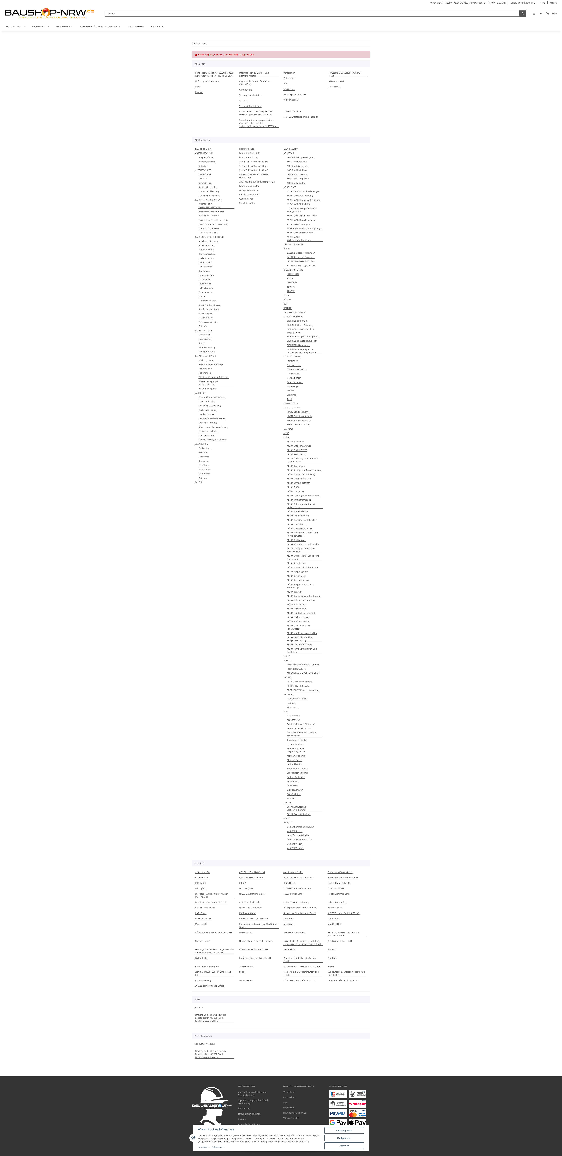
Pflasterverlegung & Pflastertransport (208, 383)
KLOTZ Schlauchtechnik (298, 411)
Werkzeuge (292, 707)
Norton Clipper (202, 941)
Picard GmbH (289, 949)
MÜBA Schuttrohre (296, 563)
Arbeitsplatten (294, 794)
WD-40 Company (203, 980)
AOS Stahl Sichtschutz (298, 174)
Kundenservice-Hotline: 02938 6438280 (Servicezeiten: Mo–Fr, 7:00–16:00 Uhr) (468, 2)
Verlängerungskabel (208, 321)
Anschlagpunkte (295, 382)
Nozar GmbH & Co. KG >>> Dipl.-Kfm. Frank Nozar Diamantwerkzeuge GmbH (302, 942)
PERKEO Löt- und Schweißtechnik (303, 673)
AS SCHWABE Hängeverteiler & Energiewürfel (302, 210)
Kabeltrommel (206, 266)
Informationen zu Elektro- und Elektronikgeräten (254, 74)
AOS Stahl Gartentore (297, 165)
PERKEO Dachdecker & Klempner (303, 664)
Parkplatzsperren (207, 161)
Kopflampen (204, 271)
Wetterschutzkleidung (209, 195)
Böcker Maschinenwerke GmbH (343, 877)
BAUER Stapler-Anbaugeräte (301, 261)
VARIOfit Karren (294, 831)
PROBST (287, 677)
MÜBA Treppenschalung (299, 478)
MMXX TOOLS (334, 924)
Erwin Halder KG (336, 888)
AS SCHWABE (289, 187)
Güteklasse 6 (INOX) (296, 369)
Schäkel (290, 390)
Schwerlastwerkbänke (297, 772)
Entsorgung (204, 334)
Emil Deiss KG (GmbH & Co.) (297, 888)
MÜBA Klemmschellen (298, 580)
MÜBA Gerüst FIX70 (296, 454)
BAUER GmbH (201, 877)
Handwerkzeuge (206, 414)
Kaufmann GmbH (247, 913)
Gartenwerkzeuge (207, 410)
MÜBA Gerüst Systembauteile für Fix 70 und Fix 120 (305, 460)
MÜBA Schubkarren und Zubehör (303, 544)
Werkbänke (292, 781)
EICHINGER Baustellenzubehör (302, 340)
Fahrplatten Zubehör (249, 186)
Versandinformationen (250, 106)
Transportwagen (207, 351)
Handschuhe (205, 174)
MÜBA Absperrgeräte (297, 571)
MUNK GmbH (245, 932)
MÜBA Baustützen (296, 465)
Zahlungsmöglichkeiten (250, 95)
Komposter (204, 460)
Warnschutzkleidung (209, 191)
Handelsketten (294, 377)
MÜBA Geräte (293, 487)
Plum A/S (332, 949)
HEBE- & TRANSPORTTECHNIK (213, 224)
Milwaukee (288, 924)
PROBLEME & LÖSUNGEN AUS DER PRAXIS (100, 26)
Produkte (291, 702)
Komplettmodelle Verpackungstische (296, 750)
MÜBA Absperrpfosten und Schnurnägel (300, 586)
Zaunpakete (204, 473)
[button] (534, 13)
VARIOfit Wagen (294, 843)
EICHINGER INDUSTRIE (294, 312)
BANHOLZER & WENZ (293, 244)
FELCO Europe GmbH (293, 893)
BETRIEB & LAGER (203, 330)
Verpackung (289, 72)
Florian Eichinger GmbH (339, 893)
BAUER (286, 248)
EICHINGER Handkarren (298, 345)
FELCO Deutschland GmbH (252, 893)
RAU (285, 711)
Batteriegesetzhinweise (294, 94)
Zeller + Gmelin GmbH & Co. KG (343, 980)
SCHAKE (287, 802)
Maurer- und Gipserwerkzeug (213, 427)
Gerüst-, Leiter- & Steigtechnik (213, 220)
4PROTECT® (293, 274)
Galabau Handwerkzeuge (211, 364)
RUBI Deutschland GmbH (207, 966)
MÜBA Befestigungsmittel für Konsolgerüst (301, 506)
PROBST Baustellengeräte (299, 681)
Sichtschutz (204, 469)
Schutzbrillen (205, 182)
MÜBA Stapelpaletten (297, 511)
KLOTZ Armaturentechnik (299, 416)
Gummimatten (246, 198)
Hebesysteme (205, 368)
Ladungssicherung (208, 422)
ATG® (290, 278)
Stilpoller (203, 165)
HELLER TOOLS (290, 403)
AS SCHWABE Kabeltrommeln (301, 220)
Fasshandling (205, 338)
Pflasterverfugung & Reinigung (214, 377)
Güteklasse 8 (293, 373)
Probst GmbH (201, 957)
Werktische (292, 785)
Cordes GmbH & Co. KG (339, 883)
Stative (202, 296)
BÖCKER (287, 299)
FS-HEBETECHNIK (291, 356)
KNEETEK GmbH (203, 918)
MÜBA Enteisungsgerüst (299, 445)
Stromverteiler (206, 317)
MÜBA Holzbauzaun (296, 608)
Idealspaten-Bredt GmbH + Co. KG (300, 907)
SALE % (198, 482)
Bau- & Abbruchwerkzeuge (212, 397)
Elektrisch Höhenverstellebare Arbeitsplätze (301, 734)
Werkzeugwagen (295, 789)
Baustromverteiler (207, 254)
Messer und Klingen (208, 431)
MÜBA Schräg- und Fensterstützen (304, 470)
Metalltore (204, 465)
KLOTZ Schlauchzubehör (299, 420)
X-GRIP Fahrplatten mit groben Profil (257, 181)
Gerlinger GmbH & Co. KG (296, 902)
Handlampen (205, 262)
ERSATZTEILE (157, 26)
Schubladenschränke (297, 768)
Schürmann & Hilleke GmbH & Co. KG (301, 966)
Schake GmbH (246, 966)
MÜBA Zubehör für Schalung (301, 474)
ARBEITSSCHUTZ (203, 170)
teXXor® (291, 286)
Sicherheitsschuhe (208, 187)
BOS (285, 303)
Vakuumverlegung (207, 388)
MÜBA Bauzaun (294, 591)
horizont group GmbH (205, 907)
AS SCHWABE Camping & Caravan (303, 199)
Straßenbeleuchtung (209, 309)
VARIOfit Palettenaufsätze (299, 839)
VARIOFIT (287, 822)
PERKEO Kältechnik (296, 668)
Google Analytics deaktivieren (258, 1152)
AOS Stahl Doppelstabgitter (300, 157)
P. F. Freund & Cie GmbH (340, 941)
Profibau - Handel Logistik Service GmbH (299, 959)
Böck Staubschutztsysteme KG (298, 877)
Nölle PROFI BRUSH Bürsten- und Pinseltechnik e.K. (344, 934)
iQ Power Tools (335, 907)
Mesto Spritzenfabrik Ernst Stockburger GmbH (258, 925)
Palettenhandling (207, 347)
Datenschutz (218, 1147)
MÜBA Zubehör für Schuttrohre (302, 567)
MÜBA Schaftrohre (296, 575)
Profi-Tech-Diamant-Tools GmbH (255, 957)
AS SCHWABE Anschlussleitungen (303, 191)
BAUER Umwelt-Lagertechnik (301, 265)
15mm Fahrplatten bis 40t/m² (253, 165)
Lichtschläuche (206, 288)
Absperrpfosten (206, 157)
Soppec (242, 971)
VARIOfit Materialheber (298, 835)
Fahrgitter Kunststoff (249, 153)
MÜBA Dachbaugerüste (298, 617)
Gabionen (203, 452)
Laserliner (288, 918)
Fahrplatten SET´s (248, 157)
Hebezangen (205, 372)
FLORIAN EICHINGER (293, 316)
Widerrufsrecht (290, 99)
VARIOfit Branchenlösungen (300, 826)
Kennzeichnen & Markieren (212, 418)
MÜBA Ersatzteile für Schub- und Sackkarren (303, 557)
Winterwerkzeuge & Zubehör (213, 439)
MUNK (286, 656)
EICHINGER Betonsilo (297, 320)
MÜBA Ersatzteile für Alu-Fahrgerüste (299, 627)
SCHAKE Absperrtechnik (298, 814)
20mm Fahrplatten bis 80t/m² (253, 170)
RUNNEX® (292, 282)
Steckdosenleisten (207, 300)
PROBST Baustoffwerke (298, 685)
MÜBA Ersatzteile (295, 441)
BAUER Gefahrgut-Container (301, 257)
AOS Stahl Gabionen (297, 161)
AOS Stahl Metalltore (297, 170)
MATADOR (288, 428)
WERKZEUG (200, 393)
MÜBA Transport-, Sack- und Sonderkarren (301, 550)
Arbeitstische (293, 719)
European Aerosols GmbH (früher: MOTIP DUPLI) (211, 895)
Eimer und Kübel (207, 401)
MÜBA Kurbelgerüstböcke (299, 528)
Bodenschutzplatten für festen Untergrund (254, 176)
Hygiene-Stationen (296, 744)
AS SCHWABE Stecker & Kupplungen (304, 228)
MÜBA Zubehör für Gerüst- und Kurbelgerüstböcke (302, 534)
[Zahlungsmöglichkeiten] (338, 1094)
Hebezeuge (292, 386)
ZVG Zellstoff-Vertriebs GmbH (209, 985)
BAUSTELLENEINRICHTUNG (212, 211)
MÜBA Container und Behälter (302, 520)
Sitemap (243, 100)
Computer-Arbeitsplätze (299, 728)
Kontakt (553, 2)
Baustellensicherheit (209, 215)
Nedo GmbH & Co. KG (294, 932)
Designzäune (205, 448)
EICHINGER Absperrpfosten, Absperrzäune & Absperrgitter (302, 351)
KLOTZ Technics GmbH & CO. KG (343, 913)
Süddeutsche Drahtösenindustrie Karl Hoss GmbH (346, 973)
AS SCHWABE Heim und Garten (302, 215)
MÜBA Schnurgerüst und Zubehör (303, 495)
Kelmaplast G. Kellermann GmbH (299, 913)
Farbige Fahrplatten (249, 190)
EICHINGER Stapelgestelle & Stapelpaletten (300, 331)
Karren (202, 343)
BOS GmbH (200, 883)
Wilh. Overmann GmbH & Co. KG (299, 980)
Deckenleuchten (206, 258)
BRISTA (242, 883)
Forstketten (292, 360)
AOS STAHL (288, 153)
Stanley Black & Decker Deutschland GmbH (301, 973)
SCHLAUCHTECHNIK (208, 232)
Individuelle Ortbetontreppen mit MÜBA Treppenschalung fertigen (255, 113)
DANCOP (287, 308)
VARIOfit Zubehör (295, 848)
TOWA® (291, 291)
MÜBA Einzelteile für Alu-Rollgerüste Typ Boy (299, 639)
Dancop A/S (200, 888)
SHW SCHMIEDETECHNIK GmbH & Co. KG (213, 973)
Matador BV (333, 918)
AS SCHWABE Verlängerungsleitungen (299, 238)
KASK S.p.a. (200, 913)
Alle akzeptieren (344, 1130)
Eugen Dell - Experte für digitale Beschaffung (255, 83)
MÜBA (286, 437)
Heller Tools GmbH (337, 902)
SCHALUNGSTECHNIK (209, 228)
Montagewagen (294, 760)
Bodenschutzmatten (249, 194)
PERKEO (287, 660)
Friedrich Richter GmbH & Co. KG (211, 902)
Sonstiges (291, 394)
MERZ (286, 433)
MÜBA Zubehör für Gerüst (300, 644)
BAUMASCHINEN (135, 26)
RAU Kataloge (293, 715)
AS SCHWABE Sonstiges (298, 224)
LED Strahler (205, 279)
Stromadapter (205, 313)
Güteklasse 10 (294, 365)
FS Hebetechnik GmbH (250, 902)
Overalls (203, 178)
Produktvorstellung (205, 1043)
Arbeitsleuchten (206, 245)
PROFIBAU (288, 694)
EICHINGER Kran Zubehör (299, 325)
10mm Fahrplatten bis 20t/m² (253, 161)
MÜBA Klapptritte (295, 491)
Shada (331, 966)
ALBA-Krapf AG (202, 872)
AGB (285, 83)
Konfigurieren (344, 1138)
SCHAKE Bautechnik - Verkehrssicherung (297, 808)
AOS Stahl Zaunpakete (298, 178)
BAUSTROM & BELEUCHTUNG (209, 237)
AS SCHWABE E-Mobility (298, 204)
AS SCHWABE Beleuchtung (300, 195)
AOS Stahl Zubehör (296, 182)
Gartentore (204, 456)
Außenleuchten (206, 249)
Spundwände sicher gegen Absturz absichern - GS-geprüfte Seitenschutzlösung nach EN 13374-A (257, 123)
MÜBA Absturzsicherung (299, 499)
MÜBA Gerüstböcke (296, 524)
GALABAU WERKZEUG (205, 355)
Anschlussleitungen (208, 241)
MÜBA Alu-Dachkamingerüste (301, 613)
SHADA (286, 818)
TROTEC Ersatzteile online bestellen (300, 116)
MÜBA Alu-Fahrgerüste (298, 621)
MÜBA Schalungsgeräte (298, 482)
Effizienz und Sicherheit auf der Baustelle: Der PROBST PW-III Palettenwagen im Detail (210, 1017)
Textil (289, 399)
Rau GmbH (333, 957)
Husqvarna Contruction (250, 907)
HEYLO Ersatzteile (292, 111)
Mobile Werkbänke (296, 755)
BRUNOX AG (289, 883)
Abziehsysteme (206, 360)
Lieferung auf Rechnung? (522, 2)
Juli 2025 (199, 1007)
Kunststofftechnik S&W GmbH (253, 918)
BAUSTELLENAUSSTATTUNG (208, 199)
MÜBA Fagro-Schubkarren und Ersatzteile (302, 650)
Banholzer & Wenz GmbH (340, 872)
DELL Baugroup (246, 888)
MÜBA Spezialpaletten (298, 515)
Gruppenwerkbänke (296, 740)
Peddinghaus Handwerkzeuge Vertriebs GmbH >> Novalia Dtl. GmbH (214, 951)
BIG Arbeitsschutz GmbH (251, 877)
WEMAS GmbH (246, 980)
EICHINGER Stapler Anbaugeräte (303, 336)
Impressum (203, 1147)
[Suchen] (522, 13)
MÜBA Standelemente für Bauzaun (304, 596)
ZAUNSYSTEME (202, 444)
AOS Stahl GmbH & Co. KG (252, 872)
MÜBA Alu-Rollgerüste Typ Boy (302, 633)
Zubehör (203, 326)
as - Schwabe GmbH (293, 872)
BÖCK (286, 295)
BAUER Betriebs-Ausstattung (301, 252)
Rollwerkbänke (294, 764)
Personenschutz (206, 292)
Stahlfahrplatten (247, 203)
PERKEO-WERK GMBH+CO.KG (253, 949)
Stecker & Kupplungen (210, 305)
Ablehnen (344, 1145)
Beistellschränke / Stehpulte (301, 724)
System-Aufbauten (296, 777)
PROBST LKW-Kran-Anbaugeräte (302, 690)
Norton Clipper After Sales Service (256, 941)
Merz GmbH (201, 924)
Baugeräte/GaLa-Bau (297, 698)
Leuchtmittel (205, 283)
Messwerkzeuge (206, 435)
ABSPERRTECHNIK (204, 153)
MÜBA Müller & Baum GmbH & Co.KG (213, 932)
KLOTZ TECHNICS (291, 407)
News (542, 2)
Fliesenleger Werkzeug (210, 405)
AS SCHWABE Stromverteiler (300, 232)
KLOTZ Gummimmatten (298, 424)
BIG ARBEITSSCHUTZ (293, 269)
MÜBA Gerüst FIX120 (297, 450)
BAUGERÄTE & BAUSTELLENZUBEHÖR (210, 206)
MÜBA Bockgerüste (296, 540)
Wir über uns (245, 89)
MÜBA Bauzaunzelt (296, 604)
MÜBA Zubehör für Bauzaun (301, 600)
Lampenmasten (206, 275)
